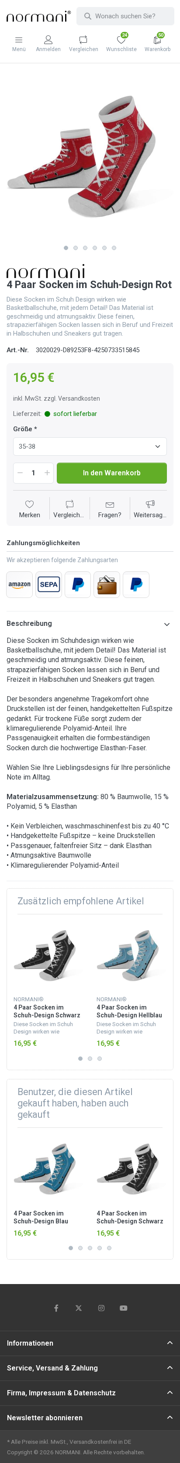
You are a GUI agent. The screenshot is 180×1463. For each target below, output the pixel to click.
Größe (22, 429)
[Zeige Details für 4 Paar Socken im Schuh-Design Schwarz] (48, 955)
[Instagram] (101, 1308)
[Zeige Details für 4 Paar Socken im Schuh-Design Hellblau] (131, 955)
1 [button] (66, 248)
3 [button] (85, 248)
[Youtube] (124, 1308)
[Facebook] (56, 1308)
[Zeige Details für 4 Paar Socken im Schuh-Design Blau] (48, 1169)
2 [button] (75, 248)
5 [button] (104, 248)
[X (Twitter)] (78, 1308)
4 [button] (95, 248)
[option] (90, 157)
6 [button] (114, 248)
